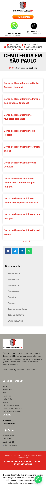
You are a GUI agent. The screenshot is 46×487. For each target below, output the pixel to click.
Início (12, 67)
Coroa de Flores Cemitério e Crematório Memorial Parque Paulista (19, 182)
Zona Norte (13, 285)
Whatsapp (14, 33)
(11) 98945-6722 (33, 32)
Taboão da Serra (16, 315)
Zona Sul (12, 297)
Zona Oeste (13, 291)
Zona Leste (13, 279)
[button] (23, 40)
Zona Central (14, 273)
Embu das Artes (15, 321)
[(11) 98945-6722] (34, 26)
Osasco (11, 303)
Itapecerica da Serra (17, 309)
